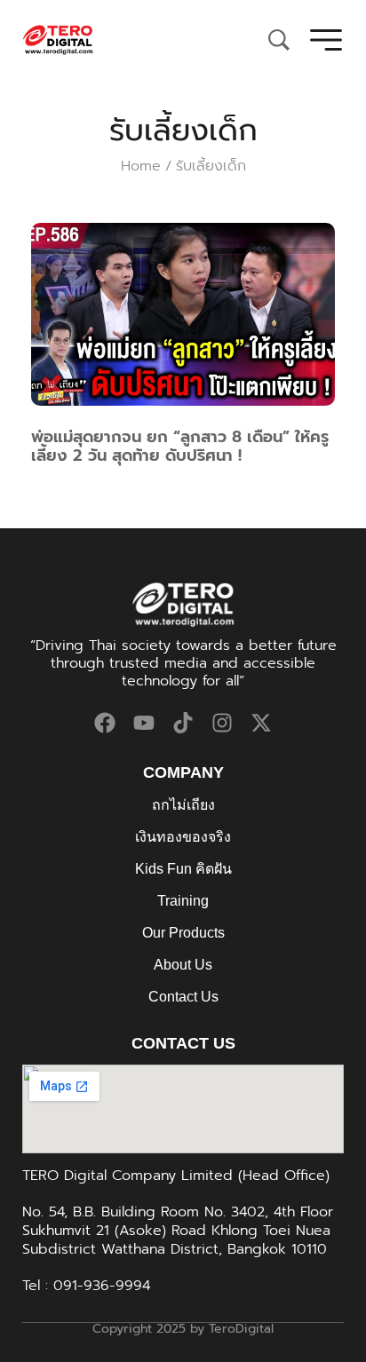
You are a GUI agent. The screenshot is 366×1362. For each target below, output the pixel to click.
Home (141, 166)
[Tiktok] (183, 722)
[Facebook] (104, 722)
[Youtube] (144, 722)
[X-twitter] (261, 722)
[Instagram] (222, 722)
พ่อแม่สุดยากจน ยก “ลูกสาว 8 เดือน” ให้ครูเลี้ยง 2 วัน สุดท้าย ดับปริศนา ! (180, 446)
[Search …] (278, 39)
